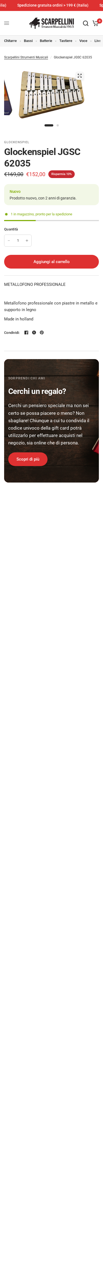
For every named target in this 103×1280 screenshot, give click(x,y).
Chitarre (10, 41)
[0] (94, 23)
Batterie (46, 41)
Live (97, 41)
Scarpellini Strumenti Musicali (26, 57)
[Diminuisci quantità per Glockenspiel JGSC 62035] (8, 240)
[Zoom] (80, 76)
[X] (34, 332)
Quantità (11, 229)
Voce (83, 41)
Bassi (28, 41)
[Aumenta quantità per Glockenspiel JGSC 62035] (27, 240)
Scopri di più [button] (27, 459)
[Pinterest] (41, 332)
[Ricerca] (85, 23)
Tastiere (65, 41)
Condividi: (12, 332)
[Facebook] (26, 332)
